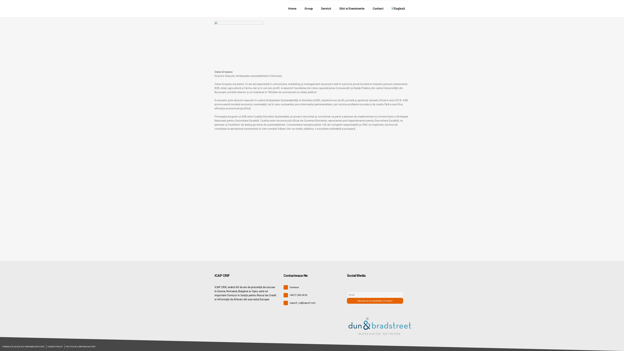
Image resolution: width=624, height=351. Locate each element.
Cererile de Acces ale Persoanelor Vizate (23, 347)
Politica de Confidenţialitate (81, 347)
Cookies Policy (55, 347)
